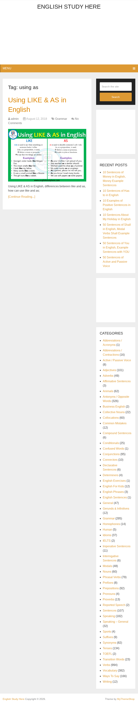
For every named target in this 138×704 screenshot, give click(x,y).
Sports (107, 631)
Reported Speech (114, 605)
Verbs (106, 664)
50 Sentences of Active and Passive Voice (115, 262)
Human (107, 529)
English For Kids (113, 486)
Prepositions (111, 588)
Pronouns (109, 593)
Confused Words (113, 448)
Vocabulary (110, 670)
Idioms (107, 535)
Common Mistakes (114, 423)
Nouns (107, 571)
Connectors (110, 459)
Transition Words (113, 659)
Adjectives (109, 370)
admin (15, 118)
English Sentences (115, 497)
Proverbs (108, 599)
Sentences (109, 610)
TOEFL (107, 653)
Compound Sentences (117, 433)
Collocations (111, 417)
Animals (108, 391)
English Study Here (69, 6)
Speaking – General (115, 621)
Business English (114, 406)
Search (116, 97)
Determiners (110, 475)
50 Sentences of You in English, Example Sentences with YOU (116, 247)
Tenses (107, 648)
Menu (7, 68)
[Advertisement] (69, 39)
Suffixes (108, 637)
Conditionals (111, 443)
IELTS (107, 540)
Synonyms (109, 642)
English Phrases (113, 491)
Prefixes (108, 582)
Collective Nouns (114, 412)
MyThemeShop (126, 699)
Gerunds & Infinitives (116, 508)
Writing (107, 681)
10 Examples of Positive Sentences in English (116, 205)
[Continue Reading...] (21, 196)
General (108, 503)
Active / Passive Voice (117, 360)
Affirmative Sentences (117, 381)
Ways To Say (111, 676)
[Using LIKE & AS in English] (47, 155)
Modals (107, 566)
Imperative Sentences (116, 546)
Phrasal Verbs (112, 577)
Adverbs (108, 375)
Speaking (109, 616)
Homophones (111, 524)
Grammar (61, 118)
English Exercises (114, 480)
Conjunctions (111, 454)
